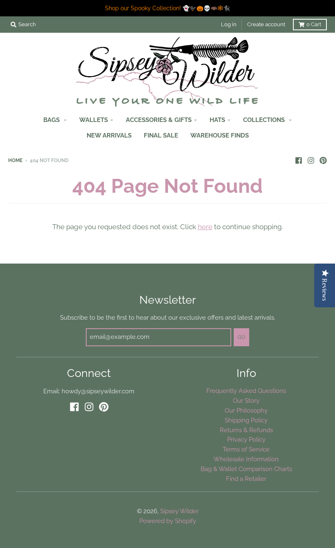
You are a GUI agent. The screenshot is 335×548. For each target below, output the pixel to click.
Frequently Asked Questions (246, 390)
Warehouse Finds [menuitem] (219, 135)
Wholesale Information (246, 459)
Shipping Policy (246, 420)
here (205, 227)
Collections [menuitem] (264, 119)
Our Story (246, 400)
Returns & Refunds (246, 429)
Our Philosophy (246, 410)
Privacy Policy (246, 439)
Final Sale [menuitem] (161, 135)
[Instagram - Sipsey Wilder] (311, 160)
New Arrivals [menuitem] (109, 135)
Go (241, 337)
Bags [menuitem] (52, 119)
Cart (313, 24)
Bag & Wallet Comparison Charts (246, 468)
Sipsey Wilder (179, 510)
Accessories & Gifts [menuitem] (159, 119)
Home (15, 160)
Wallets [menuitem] (93, 119)
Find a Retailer (246, 478)
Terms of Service (246, 449)
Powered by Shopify (167, 520)
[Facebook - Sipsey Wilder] (298, 160)
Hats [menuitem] (217, 119)
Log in (229, 24)
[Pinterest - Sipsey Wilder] (323, 160)
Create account (266, 24)
